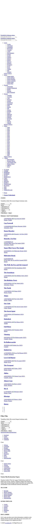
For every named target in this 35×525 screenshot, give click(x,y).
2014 (8, 145)
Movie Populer (8, 495)
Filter (12, 432)
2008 (8, 153)
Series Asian (10, 82)
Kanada (9, 111)
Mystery (9, 63)
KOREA (6, 182)
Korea (8, 113)
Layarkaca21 (8, 523)
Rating (9, 89)
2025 (8, 129)
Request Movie (11, 161)
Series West (10, 83)
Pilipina (9, 117)
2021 (8, 134)
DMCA (9, 165)
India (8, 105)
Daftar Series (10, 76)
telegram (6, 438)
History (9, 59)
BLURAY (6, 185)
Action (9, 44)
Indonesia (9, 104)
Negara (6, 94)
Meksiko (9, 115)
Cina (8, 98)
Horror (9, 60)
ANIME (6, 171)
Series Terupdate (8, 493)
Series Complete (11, 80)
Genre (5, 43)
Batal (10, 213)
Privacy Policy (11, 164)
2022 (8, 133)
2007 (8, 155)
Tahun (5, 126)
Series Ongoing (11, 79)
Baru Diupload (11, 92)
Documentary (10, 53)
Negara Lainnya (8, 124)
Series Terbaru (11, 78)
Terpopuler (10, 86)
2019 (8, 137)
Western (9, 72)
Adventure (10, 45)
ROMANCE (7, 177)
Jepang (9, 110)
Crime (8, 51)
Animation (10, 47)
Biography (10, 48)
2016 (8, 142)
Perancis (9, 99)
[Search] (16, 40)
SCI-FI (5, 175)
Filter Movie (4, 213)
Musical (9, 61)
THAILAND (7, 184)
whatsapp (6, 439)
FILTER (3, 198)
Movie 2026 (7, 451)
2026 (8, 127)
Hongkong (10, 102)
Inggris (9, 107)
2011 (8, 149)
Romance (9, 64)
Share (14, 432)
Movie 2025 (7, 496)
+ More (6, 158)
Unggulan (6, 446)
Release (9, 91)
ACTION (6, 169)
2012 (8, 148)
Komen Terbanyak (12, 88)
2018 (8, 139)
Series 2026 (7, 471)
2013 (8, 146)
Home (2, 432)
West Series (7, 469)
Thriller (9, 69)
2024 (8, 130)
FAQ (8, 167)
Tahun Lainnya (8, 156)
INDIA (6, 180)
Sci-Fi (8, 66)
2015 (8, 143)
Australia (9, 97)
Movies (9, 432)
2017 (8, 140)
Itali (8, 108)
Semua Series (7, 463)
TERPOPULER (8, 190)
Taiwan (9, 121)
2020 (8, 136)
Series (5, 75)
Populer (6, 85)
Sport (8, 67)
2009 (8, 152)
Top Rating (7, 449)
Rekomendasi (10, 159)
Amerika (9, 95)
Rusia (8, 120)
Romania (9, 118)
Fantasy (9, 57)
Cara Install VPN (11, 162)
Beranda (6, 491)
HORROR (7, 172)
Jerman (9, 101)
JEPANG (6, 181)
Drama (9, 54)
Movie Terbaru (8, 492)
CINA (5, 178)
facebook (6, 435)
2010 (8, 150)
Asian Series (7, 468)
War (8, 70)
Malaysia (9, 114)
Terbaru (6, 445)
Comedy (9, 50)
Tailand (9, 123)
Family (9, 56)
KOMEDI (6, 174)
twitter (5, 436)
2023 (8, 132)
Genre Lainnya (8, 73)
